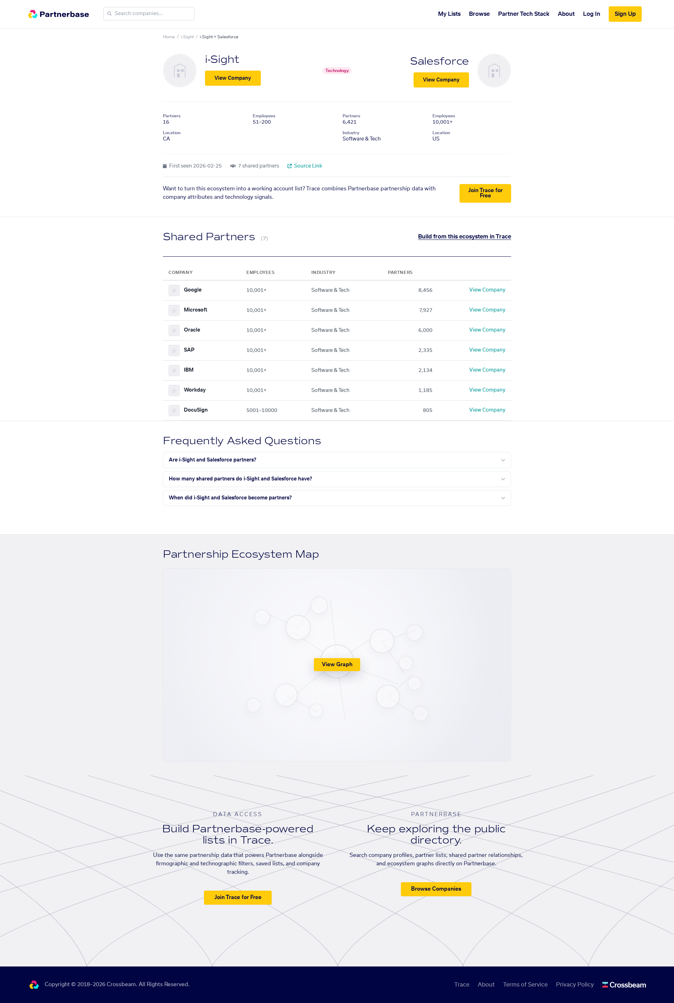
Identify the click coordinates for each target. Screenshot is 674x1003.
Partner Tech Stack (523, 14)
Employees (264, 116)
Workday (195, 390)
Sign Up (625, 14)
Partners (171, 116)
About (566, 14)
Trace (461, 985)
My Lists (449, 14)
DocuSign (196, 410)
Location (171, 133)
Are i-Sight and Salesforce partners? (212, 460)
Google (192, 290)
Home (169, 37)
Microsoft (195, 310)
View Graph (337, 664)
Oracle (192, 330)
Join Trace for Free (485, 193)
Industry (351, 133)
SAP (189, 350)
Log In (591, 14)
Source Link (307, 166)
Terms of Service (525, 985)
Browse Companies (436, 889)
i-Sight (187, 37)
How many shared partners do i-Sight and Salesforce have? (240, 479)
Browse (479, 14)
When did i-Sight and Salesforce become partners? (230, 498)
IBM (188, 370)
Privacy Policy (575, 985)
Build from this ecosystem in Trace (464, 237)
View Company (232, 78)
